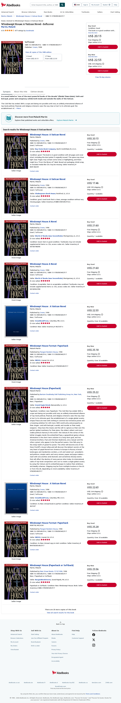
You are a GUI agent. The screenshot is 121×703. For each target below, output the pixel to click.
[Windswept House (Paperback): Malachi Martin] (16, 422)
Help (115, 5)
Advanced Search (7, 12)
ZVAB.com (108, 682)
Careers (54, 642)
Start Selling (115, 12)
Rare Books (48, 12)
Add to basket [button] (103, 47)
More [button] (19, 108)
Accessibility (56, 661)
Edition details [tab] (37, 91)
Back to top (60, 624)
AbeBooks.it (54, 682)
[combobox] (45, 5)
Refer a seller (35, 646)
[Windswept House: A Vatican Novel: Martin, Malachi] (16, 168)
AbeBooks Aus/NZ (68, 682)
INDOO (38, 360)
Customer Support (78, 638)
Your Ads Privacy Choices (60, 653)
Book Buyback (36, 642)
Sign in (85, 5)
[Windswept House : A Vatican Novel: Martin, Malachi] (16, 337)
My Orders (14, 646)
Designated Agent (57, 657)
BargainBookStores (43, 580)
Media (54, 638)
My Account (95, 5)
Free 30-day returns (102, 77)
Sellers (100, 12)
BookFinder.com (60, 687)
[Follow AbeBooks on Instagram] (93, 645)
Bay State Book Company (45, 149)
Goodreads (30, 30)
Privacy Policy (56, 649)
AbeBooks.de (28, 682)
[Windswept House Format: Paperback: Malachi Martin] (16, 380)
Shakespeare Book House (45, 193)
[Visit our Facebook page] (93, 635)
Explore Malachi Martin (65, 120)
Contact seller (34, 171)
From (32, 57)
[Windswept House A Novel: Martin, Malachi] (16, 255)
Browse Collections (29, 12)
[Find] (62, 5)
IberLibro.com (96, 682)
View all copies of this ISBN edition (38, 52)
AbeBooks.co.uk (14, 682)
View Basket (15, 649)
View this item (92, 33)
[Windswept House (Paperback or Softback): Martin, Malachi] (16, 599)
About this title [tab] (20, 91)
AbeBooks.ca (83, 682)
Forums (54, 646)
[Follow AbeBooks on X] (93, 640)
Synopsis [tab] (7, 91)
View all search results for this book (60, 613)
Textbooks (85, 12)
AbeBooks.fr (41, 682)
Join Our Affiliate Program (39, 638)
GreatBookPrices (42, 321)
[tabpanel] (42, 102)
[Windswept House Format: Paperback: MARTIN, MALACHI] (16, 556)
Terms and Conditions (93, 694)
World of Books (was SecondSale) (49, 236)
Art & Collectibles (66, 12)
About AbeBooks (57, 634)
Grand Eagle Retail (42, 405)
